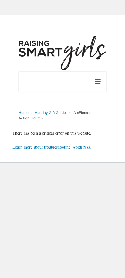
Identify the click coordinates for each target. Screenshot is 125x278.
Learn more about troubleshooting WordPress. (51, 147)
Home (24, 112)
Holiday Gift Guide (50, 112)
